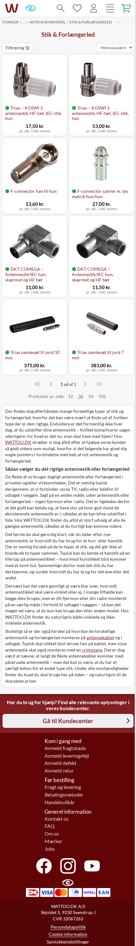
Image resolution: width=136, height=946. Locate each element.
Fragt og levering (63, 787)
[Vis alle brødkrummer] (117, 22)
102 (102, 396)
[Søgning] (61, 8)
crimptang (92, 650)
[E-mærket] (30, 8)
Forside (11, 22)
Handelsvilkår (60, 802)
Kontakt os (57, 819)
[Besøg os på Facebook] (44, 866)
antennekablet (100, 637)
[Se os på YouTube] (92, 866)
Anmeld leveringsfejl (67, 756)
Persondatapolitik (68, 927)
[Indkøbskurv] (126, 8)
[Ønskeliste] (77, 8)
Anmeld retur (59, 770)
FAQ (50, 826)
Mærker (53, 841)
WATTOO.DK (18, 442)
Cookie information (68, 934)
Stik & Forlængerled (91, 22)
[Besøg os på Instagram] (68, 866)
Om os (52, 833)
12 (70, 396)
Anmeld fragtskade (65, 748)
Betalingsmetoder (64, 795)
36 (80, 396)
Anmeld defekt (61, 763)
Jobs (50, 849)
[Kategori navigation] (110, 8)
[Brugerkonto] (94, 8)
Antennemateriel (47, 22)
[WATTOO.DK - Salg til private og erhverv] (12, 8)
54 (90, 396)
